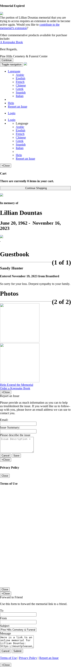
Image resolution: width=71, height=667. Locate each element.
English (20, 78)
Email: (4, 419)
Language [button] (14, 71)
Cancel (5, 455)
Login (11, 113)
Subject (4, 625)
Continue (7, 60)
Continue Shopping (35, 188)
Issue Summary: (10, 427)
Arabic (20, 75)
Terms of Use (8, 658)
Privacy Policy (28, 658)
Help (11, 103)
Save (16, 455)
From (3, 618)
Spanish (21, 92)
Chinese (21, 85)
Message (5, 633)
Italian (19, 96)
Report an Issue (17, 106)
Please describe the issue (15, 435)
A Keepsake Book (11, 42)
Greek (19, 89)
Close (5, 475)
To (1, 610)
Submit (17, 651)
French (20, 82)
